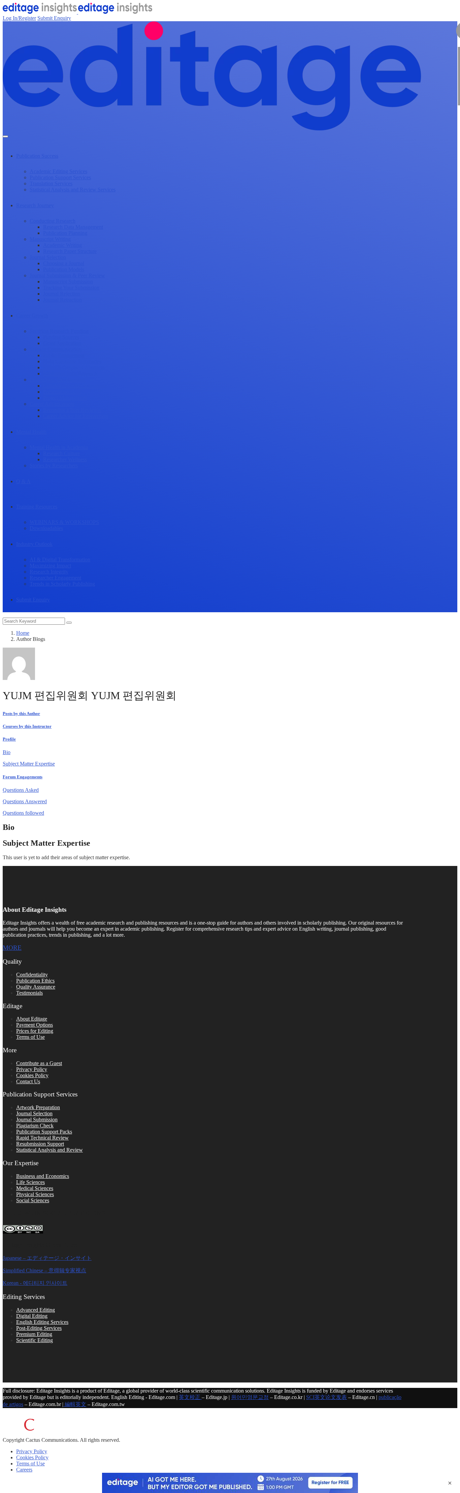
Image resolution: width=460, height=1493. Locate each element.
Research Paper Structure (70, 251)
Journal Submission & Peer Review (67, 275)
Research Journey (35, 205)
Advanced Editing (35, 1310)
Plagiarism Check (35, 1125)
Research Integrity (49, 571)
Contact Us (28, 1081)
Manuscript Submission (68, 281)
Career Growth (32, 315)
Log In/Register (19, 18)
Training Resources (36, 506)
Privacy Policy (31, 1069)
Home (22, 633)
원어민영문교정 (250, 1397)
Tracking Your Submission (71, 287)
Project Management (65, 398)
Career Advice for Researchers (75, 416)
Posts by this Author (21, 713)
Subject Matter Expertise (29, 764)
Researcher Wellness (65, 459)
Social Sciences (32, 1200)
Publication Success (37, 156)
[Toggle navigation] (5, 136)
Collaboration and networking (75, 385)
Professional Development (58, 379)
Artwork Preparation (38, 1107)
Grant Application (62, 343)
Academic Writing (62, 245)
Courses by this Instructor (27, 726)
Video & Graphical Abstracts (73, 367)
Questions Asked (21, 790)
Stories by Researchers (54, 465)
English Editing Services (42, 1322)
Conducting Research (52, 221)
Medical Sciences (34, 1188)
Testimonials (29, 993)
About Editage (31, 1019)
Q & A (23, 481)
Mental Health (31, 432)
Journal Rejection (61, 294)
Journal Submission (37, 1119)
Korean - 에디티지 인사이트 (35, 1283)
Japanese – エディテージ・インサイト (47, 1258)
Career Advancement (52, 404)
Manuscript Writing (50, 239)
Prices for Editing (34, 1031)
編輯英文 (74, 1404)
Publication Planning (65, 233)
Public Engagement (64, 355)
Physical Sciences (35, 1194)
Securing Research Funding (59, 331)
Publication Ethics (35, 981)
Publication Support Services (60, 177)
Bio (6, 752)
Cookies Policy (32, 1075)
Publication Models (63, 269)
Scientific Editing (34, 1340)
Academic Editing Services (58, 171)
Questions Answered (25, 801)
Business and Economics (42, 1176)
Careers (24, 1469)
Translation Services (51, 183)
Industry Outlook (34, 544)
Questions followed (23, 813)
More (12, 947)
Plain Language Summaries (72, 361)
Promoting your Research (70, 373)
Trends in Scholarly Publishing (62, 584)
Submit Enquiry (54, 18)
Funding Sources (61, 337)
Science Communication (55, 349)
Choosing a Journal (63, 263)
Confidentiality (32, 974)
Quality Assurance (35, 987)
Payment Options (34, 1025)
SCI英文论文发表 (326, 1397)
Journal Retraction (62, 300)
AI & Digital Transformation (60, 559)
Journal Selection (48, 257)
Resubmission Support (40, 1144)
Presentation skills (62, 392)
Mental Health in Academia (59, 447)
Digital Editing (31, 1316)
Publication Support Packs (44, 1131)
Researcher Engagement (55, 578)
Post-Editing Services (39, 1328)
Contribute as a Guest (39, 1063)
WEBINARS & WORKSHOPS (64, 522)
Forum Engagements (22, 776)
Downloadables (46, 528)
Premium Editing (34, 1334)
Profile (9, 739)
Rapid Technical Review (42, 1138)
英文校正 (190, 1397)
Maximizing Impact (50, 565)
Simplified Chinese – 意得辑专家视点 (44, 1270)
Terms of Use (30, 1037)
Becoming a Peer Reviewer (72, 410)
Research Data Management (73, 227)
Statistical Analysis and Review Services (73, 189)
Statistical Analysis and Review (49, 1150)
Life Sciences (30, 1182)
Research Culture (61, 453)
